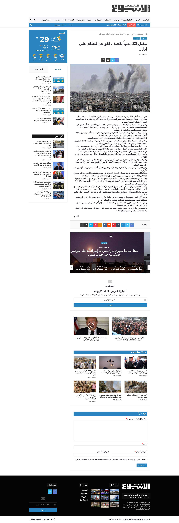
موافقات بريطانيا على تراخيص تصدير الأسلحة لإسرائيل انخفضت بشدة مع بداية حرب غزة (42, 154)
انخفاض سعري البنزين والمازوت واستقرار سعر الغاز (42, 119)
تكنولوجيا (81, 20)
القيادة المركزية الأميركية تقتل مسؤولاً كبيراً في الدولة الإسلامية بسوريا (103, 25)
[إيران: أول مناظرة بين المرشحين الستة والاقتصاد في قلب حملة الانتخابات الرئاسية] (105, 491)
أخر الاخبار (58, 69)
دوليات (116, 20)
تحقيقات (98, 20)
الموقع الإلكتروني (103, 452)
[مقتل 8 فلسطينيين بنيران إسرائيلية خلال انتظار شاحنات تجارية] (58, 144)
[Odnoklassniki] (100, 225)
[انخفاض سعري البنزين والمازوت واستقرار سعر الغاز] (58, 121)
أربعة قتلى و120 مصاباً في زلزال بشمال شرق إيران (137, 396)
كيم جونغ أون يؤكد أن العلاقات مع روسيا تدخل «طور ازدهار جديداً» (137, 372)
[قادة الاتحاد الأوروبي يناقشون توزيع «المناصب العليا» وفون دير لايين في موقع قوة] (95, 491)
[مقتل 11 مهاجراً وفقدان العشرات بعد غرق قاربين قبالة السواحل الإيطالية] (58, 195)
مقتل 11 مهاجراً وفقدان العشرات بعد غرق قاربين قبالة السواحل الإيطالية (42, 194)
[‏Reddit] (109, 225)
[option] (110, 252)
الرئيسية (146, 20)
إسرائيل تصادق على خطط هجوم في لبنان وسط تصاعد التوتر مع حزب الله (110, 396)
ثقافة (72, 20)
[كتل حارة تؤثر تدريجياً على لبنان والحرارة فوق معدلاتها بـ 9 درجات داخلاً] (58, 111)
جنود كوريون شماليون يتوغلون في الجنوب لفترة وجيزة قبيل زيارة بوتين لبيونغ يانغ (42, 184)
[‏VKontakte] (105, 225)
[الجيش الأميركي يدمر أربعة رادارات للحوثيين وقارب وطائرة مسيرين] (114, 498)
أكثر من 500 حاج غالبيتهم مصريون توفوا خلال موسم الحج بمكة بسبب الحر (85, 373)
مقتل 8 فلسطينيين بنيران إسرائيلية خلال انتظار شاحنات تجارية (42, 143)
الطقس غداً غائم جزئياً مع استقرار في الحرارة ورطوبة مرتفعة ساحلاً (42, 79)
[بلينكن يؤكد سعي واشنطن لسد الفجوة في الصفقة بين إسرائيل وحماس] (95, 497)
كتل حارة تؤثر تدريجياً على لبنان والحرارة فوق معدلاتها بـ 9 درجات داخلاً (42, 110)
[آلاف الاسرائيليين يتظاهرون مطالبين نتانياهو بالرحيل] (105, 497)
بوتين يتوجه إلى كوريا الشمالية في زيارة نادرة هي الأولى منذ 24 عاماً (42, 174)
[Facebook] (117, 60)
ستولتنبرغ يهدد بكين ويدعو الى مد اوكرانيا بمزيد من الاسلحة (42, 164)
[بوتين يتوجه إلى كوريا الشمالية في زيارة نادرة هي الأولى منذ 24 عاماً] (58, 175)
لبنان (138, 20)
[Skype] (91, 225)
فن (65, 20)
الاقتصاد (108, 20)
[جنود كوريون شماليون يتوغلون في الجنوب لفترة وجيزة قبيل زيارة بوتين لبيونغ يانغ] (58, 185)
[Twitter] (112, 60)
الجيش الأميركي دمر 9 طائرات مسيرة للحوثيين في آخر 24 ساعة (111, 372)
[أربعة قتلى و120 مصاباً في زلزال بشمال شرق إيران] (136, 387)
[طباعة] (103, 60)
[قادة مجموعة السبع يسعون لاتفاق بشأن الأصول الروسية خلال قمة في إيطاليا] (105, 504)
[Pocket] (95, 225)
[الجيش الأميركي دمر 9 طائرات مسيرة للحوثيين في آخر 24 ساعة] (110, 362)
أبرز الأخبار (134, 34)
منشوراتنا (84, 497)
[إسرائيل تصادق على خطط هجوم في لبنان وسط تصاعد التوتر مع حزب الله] (110, 387)
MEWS (119, 519)
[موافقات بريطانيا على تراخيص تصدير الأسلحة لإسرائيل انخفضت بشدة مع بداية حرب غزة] (58, 154)
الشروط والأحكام (35, 519)
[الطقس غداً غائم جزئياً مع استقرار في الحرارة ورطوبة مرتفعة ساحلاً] (58, 80)
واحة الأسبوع (46, 20)
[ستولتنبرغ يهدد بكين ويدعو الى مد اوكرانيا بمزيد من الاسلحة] (58, 166)
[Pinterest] (114, 225)
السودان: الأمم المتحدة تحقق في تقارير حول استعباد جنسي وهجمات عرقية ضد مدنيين (85, 397)
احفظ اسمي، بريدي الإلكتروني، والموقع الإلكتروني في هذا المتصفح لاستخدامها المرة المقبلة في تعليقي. (110, 459)
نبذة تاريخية (84, 493)
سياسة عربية (137, 38)
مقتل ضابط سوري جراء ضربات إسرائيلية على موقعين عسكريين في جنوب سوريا (110, 253)
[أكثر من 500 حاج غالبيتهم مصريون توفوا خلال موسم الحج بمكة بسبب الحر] (85, 362)
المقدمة (85, 490)
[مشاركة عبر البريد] (108, 60)
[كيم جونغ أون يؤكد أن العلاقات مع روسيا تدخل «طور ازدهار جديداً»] (136, 362)
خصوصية (46, 519)
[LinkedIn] (123, 225)
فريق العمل (84, 500)
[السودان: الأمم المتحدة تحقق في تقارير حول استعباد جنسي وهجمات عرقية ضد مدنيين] (85, 387)
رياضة (57, 20)
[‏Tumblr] (118, 225)
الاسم (144, 444)
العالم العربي (127, 20)
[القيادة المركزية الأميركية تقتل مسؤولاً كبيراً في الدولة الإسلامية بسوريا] (58, 90)
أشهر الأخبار (39, 69)
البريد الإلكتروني (141, 452)
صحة (89, 20)
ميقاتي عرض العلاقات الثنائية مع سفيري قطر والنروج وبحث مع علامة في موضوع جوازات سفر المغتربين (41, 99)
